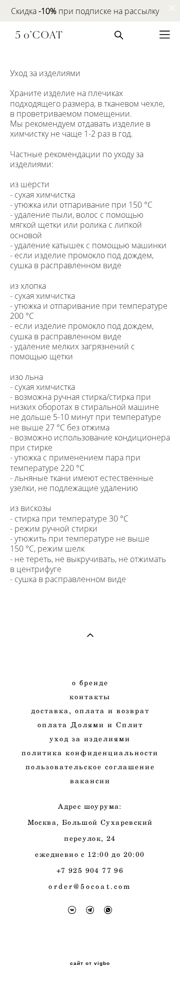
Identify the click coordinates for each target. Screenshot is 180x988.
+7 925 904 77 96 (90, 870)
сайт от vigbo (90, 963)
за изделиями (92, 738)
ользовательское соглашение (93, 766)
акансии (92, 780)
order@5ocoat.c (83, 886)
